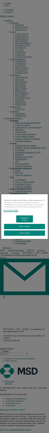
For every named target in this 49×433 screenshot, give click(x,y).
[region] (24, 216)
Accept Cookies (24, 233)
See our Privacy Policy (11, 211)
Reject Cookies (24, 226)
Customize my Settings (24, 219)
